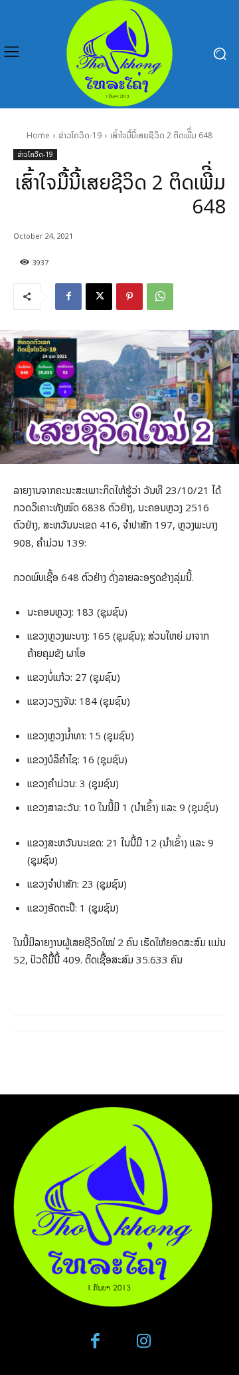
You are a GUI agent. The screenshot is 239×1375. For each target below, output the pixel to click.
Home (38, 135)
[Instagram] (144, 1341)
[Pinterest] (129, 296)
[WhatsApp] (160, 296)
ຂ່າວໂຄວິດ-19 (80, 135)
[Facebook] (68, 296)
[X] (99, 296)
